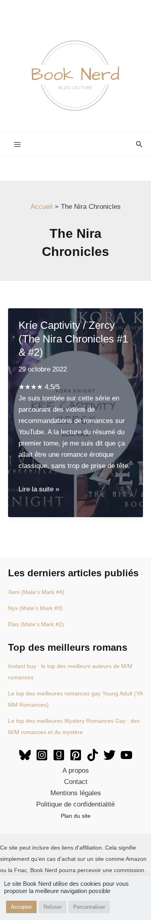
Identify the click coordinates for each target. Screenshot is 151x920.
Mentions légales (75, 793)
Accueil (42, 206)
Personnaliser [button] (89, 907)
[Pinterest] (76, 755)
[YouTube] (126, 755)
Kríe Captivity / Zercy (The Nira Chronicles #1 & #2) (73, 339)
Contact (75, 782)
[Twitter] (109, 755)
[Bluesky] (25, 755)
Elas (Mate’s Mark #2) (36, 624)
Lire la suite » (39, 489)
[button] (139, 144)
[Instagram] (42, 755)
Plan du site (76, 816)
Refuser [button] (52, 907)
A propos (75, 770)
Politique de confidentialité (75, 804)
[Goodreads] (59, 755)
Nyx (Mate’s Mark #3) (35, 608)
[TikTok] (93, 755)
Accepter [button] (21, 907)
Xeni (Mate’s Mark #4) (36, 592)
